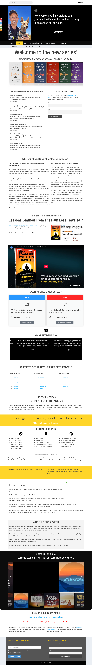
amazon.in (40, 385)
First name (50, 103)
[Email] (1, 27)
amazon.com (16, 377)
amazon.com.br (67, 381)
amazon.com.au (42, 383)
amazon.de (15, 383)
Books (18, 43)
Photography (62, 43)
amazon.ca (40, 381)
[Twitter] (1, 23)
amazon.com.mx (42, 387)
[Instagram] (1, 21)
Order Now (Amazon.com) (27, 322)
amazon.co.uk (16, 379)
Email (49, 109)
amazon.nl (65, 383)
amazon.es (15, 381)
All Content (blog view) (36, 43)
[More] (1, 30)
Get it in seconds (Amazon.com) (64, 322)
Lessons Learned (50, 43)
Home (11, 43)
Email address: (11, 643)
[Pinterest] (1, 19)
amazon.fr (15, 385)
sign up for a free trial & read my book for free (46, 617)
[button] (9, 349)
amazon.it (15, 387)
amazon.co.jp (16, 388)
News (25, 43)
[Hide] (0, 32)
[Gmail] (1, 25)
